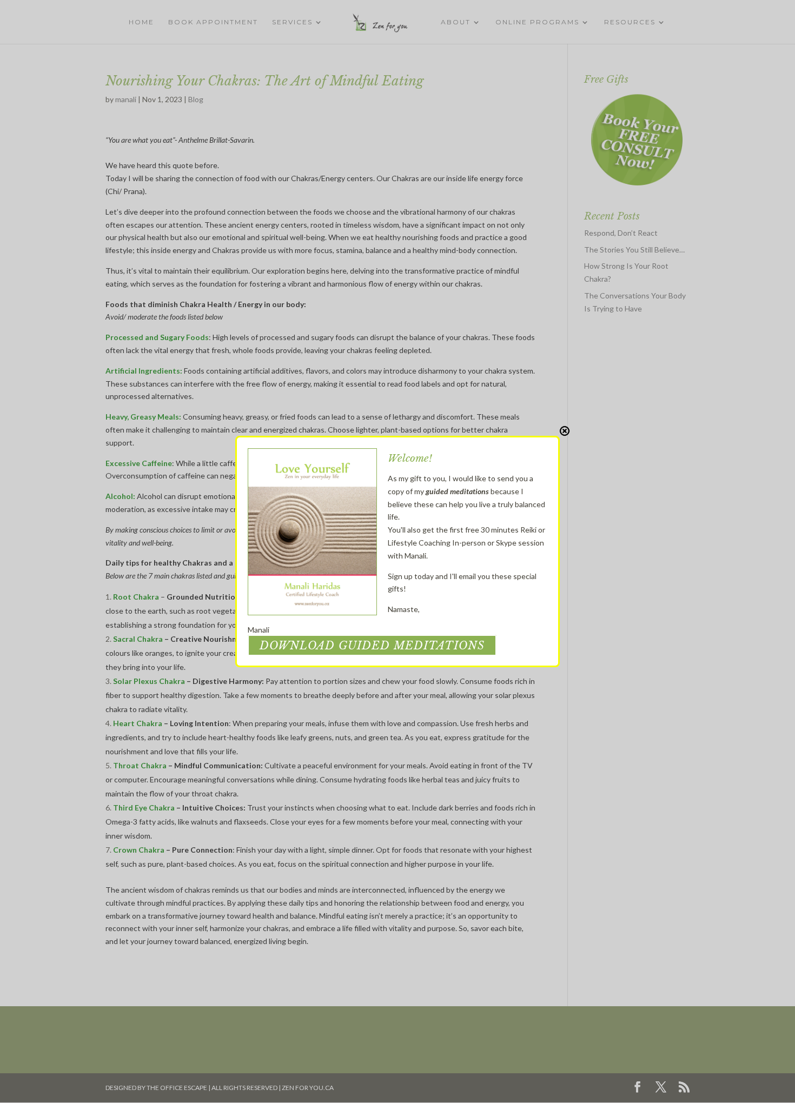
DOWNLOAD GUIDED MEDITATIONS (372, 645)
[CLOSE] (564, 431)
